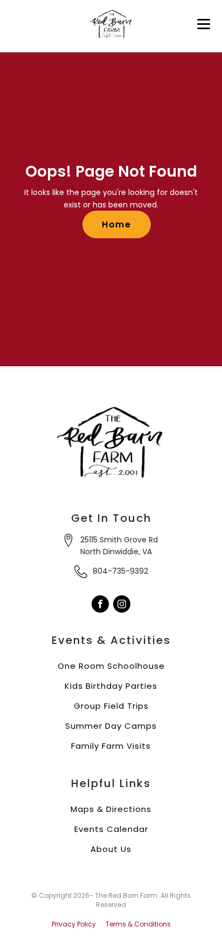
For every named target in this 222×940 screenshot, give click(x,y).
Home (116, 224)
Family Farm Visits (111, 745)
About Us (111, 849)
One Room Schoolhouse (111, 666)
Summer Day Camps (111, 725)
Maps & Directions (111, 809)
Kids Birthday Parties (111, 685)
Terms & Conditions (138, 924)
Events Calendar (111, 829)
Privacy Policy (74, 924)
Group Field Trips (111, 705)
